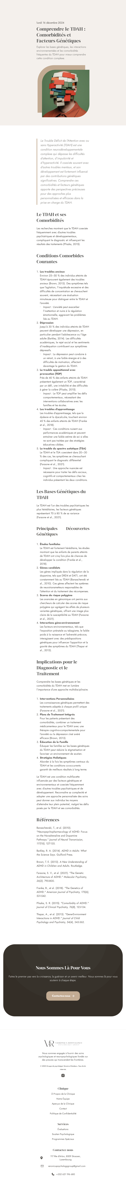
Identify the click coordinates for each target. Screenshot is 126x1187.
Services (63, 1124)
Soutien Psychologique (63, 1134)
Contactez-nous (63, 1150)
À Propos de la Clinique (63, 1093)
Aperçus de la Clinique (63, 1103)
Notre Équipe (63, 1098)
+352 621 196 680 (65, 1174)
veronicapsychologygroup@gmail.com (66, 1166)
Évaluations (63, 1129)
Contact (63, 1108)
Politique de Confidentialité (63, 1113)
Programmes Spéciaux (63, 1139)
